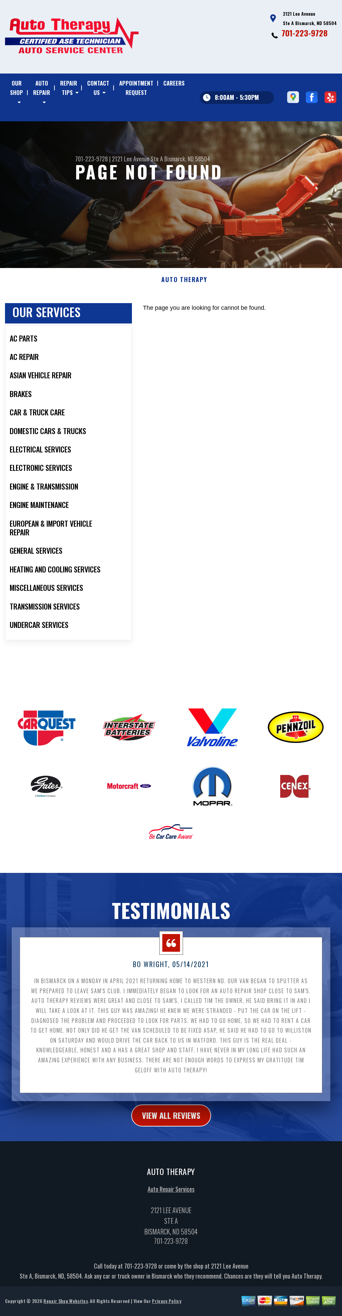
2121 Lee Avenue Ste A (137, 158)
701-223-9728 (305, 33)
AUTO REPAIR (41, 88)
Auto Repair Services (171, 1189)
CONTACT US (98, 88)
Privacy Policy (166, 1300)
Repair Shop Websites (65, 1300)
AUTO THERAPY (184, 279)
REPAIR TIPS (68, 88)
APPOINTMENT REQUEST (136, 88)
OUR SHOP (16, 88)
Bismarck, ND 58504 (187, 158)
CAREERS (174, 83)
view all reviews (171, 1115)
